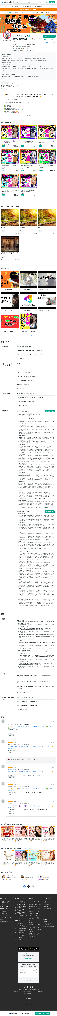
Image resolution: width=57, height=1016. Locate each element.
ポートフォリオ (25, 12)
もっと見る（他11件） (22, 405)
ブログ (47, 12)
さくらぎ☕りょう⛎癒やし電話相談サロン (22, 39)
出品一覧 (16, 12)
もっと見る (29, 115)
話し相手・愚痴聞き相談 (25, 724)
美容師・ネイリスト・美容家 (36, 355)
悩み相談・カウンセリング (13, 724)
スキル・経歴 (35, 12)
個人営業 (22, 346)
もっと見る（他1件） (22, 358)
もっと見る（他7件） (22, 388)
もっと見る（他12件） (22, 709)
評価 (42, 12)
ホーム (9, 12)
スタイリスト (32, 350)
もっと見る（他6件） (22, 692)
